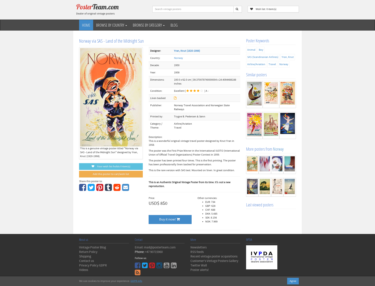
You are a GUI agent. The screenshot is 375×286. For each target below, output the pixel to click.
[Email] (126, 189)
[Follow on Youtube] (167, 267)
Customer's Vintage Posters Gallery (214, 261)
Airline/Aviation (256, 64)
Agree (293, 281)
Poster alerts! (199, 270)
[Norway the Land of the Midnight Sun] (265, 187)
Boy (261, 50)
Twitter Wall (198, 265)
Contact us (86, 261)
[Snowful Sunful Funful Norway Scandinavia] (254, 125)
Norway (178, 58)
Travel (272, 64)
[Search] (237, 9)
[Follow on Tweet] (145, 267)
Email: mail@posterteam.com (155, 247)
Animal (251, 50)
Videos (83, 270)
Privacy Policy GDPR (93, 265)
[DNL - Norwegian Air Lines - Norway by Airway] (289, 187)
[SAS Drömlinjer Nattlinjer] (287, 125)
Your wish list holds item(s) (112, 166)
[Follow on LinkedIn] (174, 267)
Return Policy (88, 252)
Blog (174, 25)
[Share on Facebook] (83, 189)
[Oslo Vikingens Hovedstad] (287, 94)
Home (86, 25)
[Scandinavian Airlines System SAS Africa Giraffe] (271, 125)
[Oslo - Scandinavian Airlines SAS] (271, 94)
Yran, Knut (288, 57)
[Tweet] (92, 189)
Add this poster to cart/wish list (111, 174)
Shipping (85, 256)
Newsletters (198, 247)
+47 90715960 (154, 252)
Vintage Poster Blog (92, 247)
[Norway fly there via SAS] (254, 94)
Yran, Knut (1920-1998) (187, 51)
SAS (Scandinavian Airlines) (262, 57)
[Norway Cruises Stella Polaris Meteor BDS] (289, 164)
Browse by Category (148, 25)
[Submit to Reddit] (117, 189)
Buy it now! (168, 219)
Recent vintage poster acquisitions (214, 256)
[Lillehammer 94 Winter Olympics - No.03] (277, 164)
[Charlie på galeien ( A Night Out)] (277, 187)
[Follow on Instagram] (159, 267)
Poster (97, 7)
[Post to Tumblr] (109, 189)
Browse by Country (110, 25)
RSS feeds (197, 252)
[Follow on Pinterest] (152, 267)
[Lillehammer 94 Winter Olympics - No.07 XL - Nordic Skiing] (265, 164)
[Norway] (252, 164)
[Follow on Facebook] (138, 267)
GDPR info (136, 281)
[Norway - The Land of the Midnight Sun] (252, 187)
